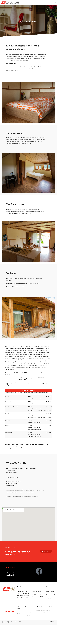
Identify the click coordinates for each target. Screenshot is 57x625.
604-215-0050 (23, 615)
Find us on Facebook (10, 573)
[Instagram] (54, 622)
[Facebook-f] (48, 622)
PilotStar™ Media (5, 623)
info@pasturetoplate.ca (37, 591)
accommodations (12, 490)
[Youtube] (52, 622)
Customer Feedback (50, 594)
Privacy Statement (50, 591)
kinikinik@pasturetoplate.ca (31, 496)
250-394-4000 (42, 612)
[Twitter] (50, 622)
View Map (28, 615)
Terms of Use (49, 598)
